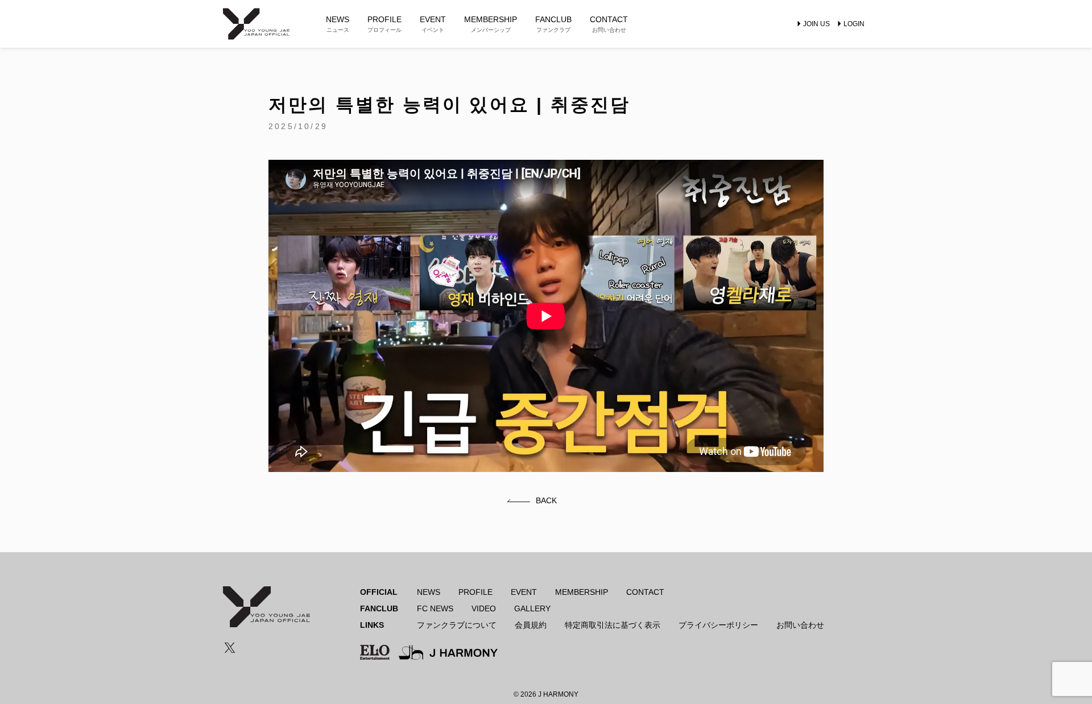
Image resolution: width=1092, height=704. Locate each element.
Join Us (816, 24)
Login (853, 24)
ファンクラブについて (457, 625)
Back (546, 500)
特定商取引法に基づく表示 (612, 625)
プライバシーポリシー (718, 625)
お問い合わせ (800, 625)
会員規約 (531, 625)
